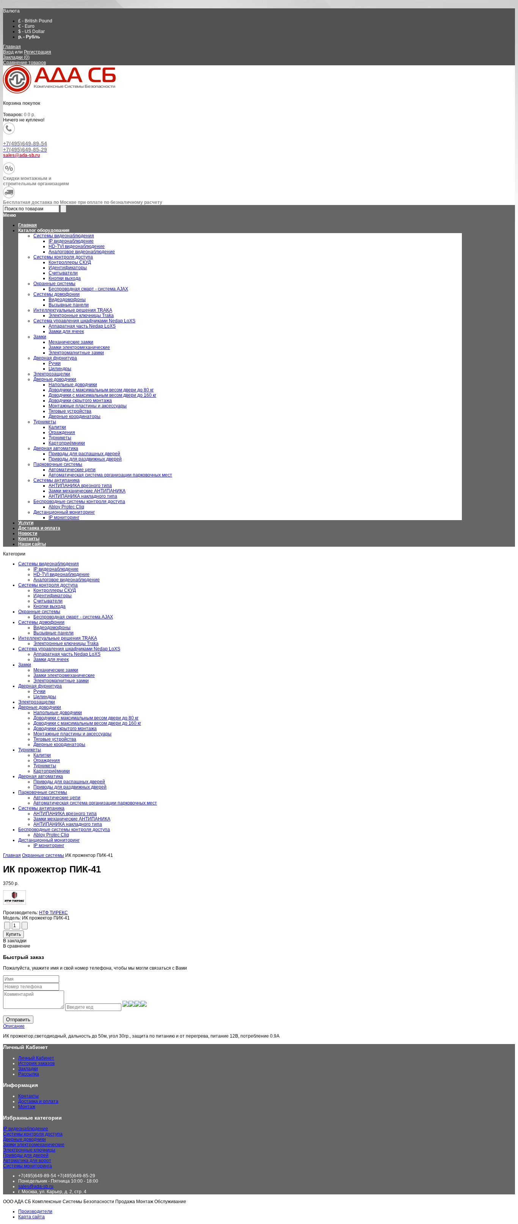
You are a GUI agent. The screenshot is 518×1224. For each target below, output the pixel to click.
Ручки (39, 691)
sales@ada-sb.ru (35, 1186)
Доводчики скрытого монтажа (65, 728)
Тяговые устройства (54, 739)
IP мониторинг (48, 845)
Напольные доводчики (57, 712)
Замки (24, 664)
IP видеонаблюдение (55, 569)
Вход (8, 52)
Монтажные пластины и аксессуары (72, 734)
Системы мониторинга (27, 1166)
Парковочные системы (42, 792)
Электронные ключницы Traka (66, 643)
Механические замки (55, 670)
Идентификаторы (52, 595)
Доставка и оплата (39, 528)
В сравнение (16, 946)
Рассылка (28, 1074)
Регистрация (37, 52)
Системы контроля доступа (48, 585)
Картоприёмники (51, 771)
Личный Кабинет (36, 1058)
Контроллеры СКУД (54, 590)
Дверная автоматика (40, 776)
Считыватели (48, 601)
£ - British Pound (35, 21)
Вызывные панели (53, 633)
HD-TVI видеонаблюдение (61, 574)
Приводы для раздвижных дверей (70, 787)
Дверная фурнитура (40, 686)
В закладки (15, 940)
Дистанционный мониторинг (49, 840)
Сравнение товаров (24, 62)
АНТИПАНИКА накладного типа (67, 824)
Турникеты (29, 749)
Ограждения (46, 760)
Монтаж (26, 1106)
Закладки (28, 1068)
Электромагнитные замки (61, 680)
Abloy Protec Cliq (51, 835)
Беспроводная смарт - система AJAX (73, 617)
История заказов (36, 1063)
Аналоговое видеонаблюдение (66, 579)
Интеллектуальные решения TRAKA (57, 638)
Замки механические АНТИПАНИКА (71, 819)
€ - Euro (26, 26)
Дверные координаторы (59, 744)
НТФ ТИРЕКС (53, 912)
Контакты (28, 538)
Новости (27, 533)
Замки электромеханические (64, 675)
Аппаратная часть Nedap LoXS (66, 654)
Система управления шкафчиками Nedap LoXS (69, 648)
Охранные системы (39, 611)
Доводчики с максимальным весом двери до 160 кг (87, 723)
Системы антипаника (41, 808)
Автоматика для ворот (27, 1160)
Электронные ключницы (29, 1150)
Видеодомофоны (52, 627)
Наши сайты (32, 544)
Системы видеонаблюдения (48, 563)
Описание (14, 1026)
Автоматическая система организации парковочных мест (95, 803)
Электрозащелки (36, 702)
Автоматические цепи (56, 797)
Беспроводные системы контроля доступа (64, 829)
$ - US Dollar (31, 31)
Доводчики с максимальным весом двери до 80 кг (85, 718)
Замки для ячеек (51, 659)
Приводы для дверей (26, 1155)
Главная (12, 46)
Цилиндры (44, 696)
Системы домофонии (41, 622)
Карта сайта (31, 1216)
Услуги (25, 522)
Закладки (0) (16, 57)
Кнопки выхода (49, 606)
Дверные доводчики (39, 707)
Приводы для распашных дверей (69, 781)
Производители (35, 1211)
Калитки (42, 755)
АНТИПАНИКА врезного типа (65, 813)
